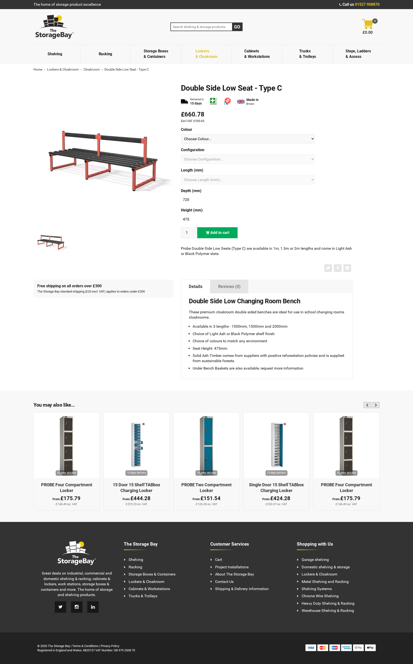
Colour (186, 129)
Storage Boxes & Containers (156, 54)
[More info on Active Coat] (214, 101)
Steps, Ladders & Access (358, 54)
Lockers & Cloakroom (206, 54)
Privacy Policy (110, 646)
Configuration (192, 150)
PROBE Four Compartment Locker (66, 487)
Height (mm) (192, 210)
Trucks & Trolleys (307, 54)
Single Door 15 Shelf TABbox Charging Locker (276, 487)
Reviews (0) (229, 286)
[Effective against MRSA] (227, 101)
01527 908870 (367, 4)
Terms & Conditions (85, 646)
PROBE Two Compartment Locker (206, 487)
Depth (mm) (191, 190)
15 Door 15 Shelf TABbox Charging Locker (136, 487)
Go (237, 27)
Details (195, 286)
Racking (105, 54)
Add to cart (219, 232)
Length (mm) (192, 170)
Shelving (55, 54)
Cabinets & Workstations (257, 54)
